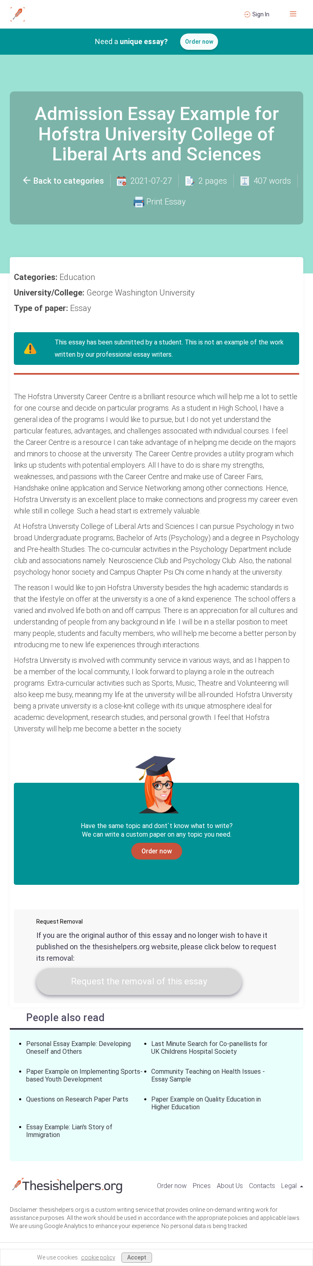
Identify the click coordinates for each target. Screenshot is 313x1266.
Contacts (262, 1186)
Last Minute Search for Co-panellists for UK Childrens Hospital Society (209, 1047)
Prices (202, 1186)
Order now (199, 41)
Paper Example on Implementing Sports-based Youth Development (84, 1075)
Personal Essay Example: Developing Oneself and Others (78, 1047)
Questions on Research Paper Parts (77, 1099)
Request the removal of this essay (139, 981)
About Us (230, 1186)
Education (78, 277)
